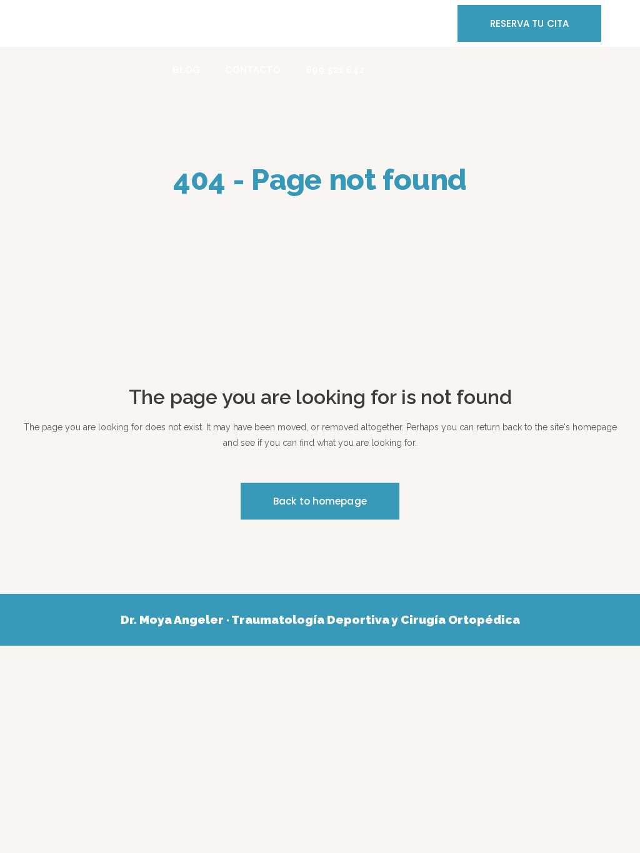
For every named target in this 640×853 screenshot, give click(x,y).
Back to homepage (320, 501)
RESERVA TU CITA (529, 23)
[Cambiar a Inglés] (396, 70)
